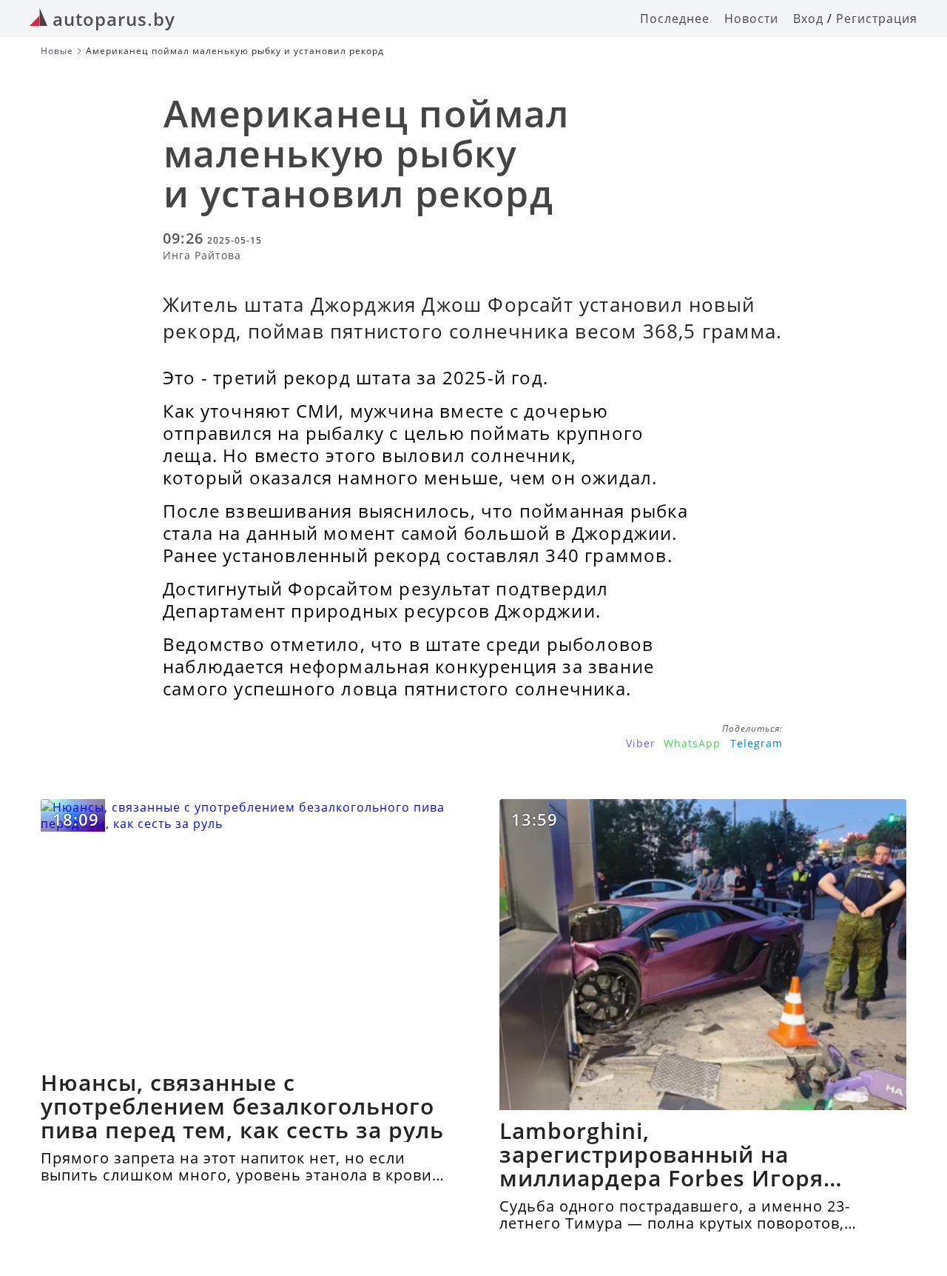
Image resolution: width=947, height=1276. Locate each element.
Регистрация (876, 18)
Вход (808, 18)
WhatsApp (692, 743)
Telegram (756, 743)
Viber (641, 743)
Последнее (675, 18)
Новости (751, 18)
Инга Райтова (202, 255)
